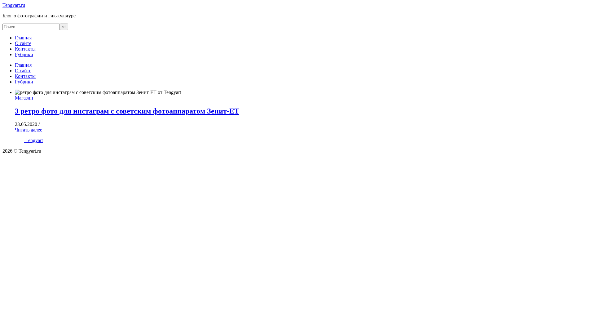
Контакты (25, 48)
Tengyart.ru (13, 5)
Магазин (24, 97)
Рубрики (24, 54)
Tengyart (34, 140)
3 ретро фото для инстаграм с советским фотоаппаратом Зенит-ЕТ (127, 111)
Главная (23, 37)
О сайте (23, 43)
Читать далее (28, 129)
